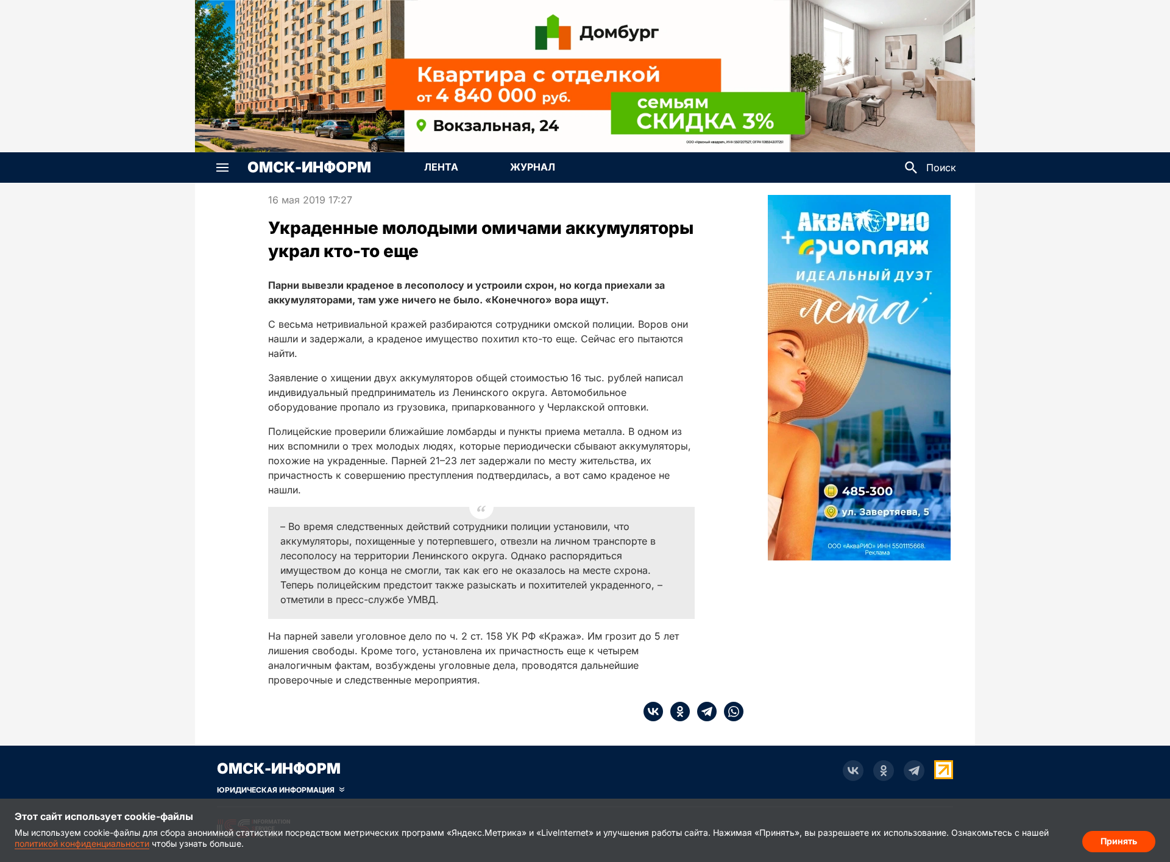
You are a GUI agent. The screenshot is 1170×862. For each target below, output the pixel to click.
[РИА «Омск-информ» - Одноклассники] (883, 770)
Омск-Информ (309, 167)
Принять (1119, 841)
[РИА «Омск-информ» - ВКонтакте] (853, 770)
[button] (222, 167)
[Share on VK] (653, 711)
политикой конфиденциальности (82, 843)
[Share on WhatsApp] (730, 711)
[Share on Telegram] (703, 711)
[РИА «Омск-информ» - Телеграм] (914, 770)
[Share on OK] (676, 711)
